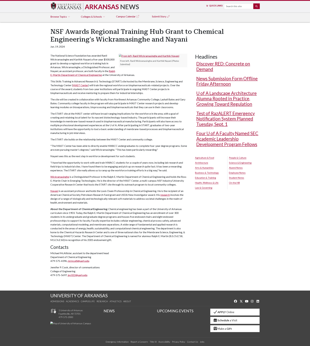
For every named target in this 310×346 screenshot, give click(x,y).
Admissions (57, 301)
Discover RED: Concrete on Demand (223, 66)
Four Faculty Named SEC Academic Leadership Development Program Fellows (227, 139)
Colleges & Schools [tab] (91, 16)
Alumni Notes (236, 167)
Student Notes (236, 177)
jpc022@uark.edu (77, 275)
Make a (224, 328)
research (165, 194)
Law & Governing (203, 187)
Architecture (201, 162)
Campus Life (88, 301)
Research (102, 301)
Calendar (126, 16)
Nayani (54, 190)
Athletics (115, 301)
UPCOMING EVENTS (175, 310)
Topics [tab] (58, 16)
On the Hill (234, 182)
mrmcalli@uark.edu (78, 260)
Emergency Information (117, 341)
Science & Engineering (240, 162)
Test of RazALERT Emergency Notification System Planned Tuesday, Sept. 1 (225, 119)
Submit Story (159, 16)
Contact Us (192, 341)
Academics (72, 301)
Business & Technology (207, 172)
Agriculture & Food (204, 157)
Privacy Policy (178, 341)
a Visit (227, 320)
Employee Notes (237, 172)
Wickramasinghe (59, 176)
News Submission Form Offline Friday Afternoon (227, 81)
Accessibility (164, 341)
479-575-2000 (66, 317)
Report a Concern (139, 341)
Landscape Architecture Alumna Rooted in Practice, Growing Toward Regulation (226, 98)
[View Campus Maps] (53, 314)
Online (225, 312)
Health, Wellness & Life (206, 182)
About (127, 301)
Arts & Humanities (204, 167)
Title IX (153, 341)
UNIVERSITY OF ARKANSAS (79, 295)
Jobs (202, 341)
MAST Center (80, 85)
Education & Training (205, 177)
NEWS (109, 310)
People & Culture (237, 157)
